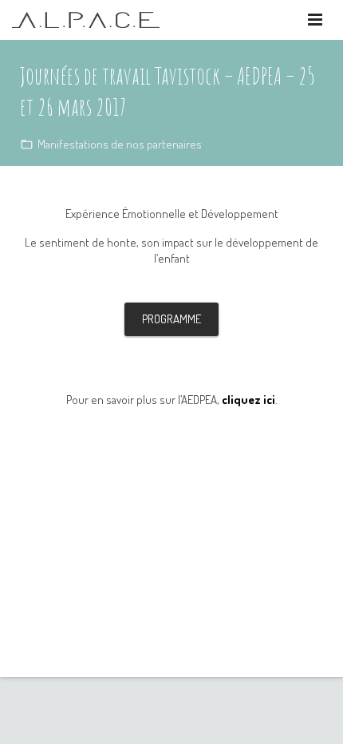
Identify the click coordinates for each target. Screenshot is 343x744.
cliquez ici (248, 399)
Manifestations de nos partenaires (119, 144)
